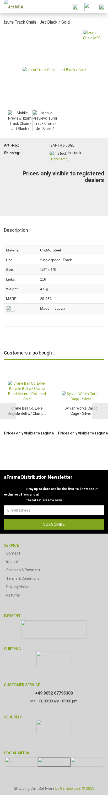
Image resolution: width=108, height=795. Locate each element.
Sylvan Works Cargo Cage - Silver (81, 411)
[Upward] (93, 787)
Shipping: (12, 153)
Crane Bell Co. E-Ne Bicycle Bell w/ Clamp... (27, 411)
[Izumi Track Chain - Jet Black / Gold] (54, 69)
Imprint (12, 562)
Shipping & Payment (23, 570)
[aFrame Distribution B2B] (13, 6)
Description (16, 230)
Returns (13, 595)
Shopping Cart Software (34, 788)
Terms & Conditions (23, 578)
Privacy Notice (18, 587)
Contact (13, 553)
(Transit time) (59, 159)
